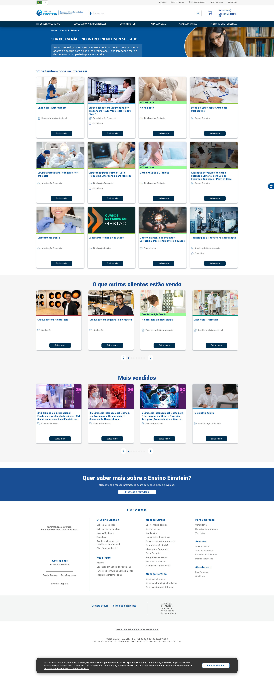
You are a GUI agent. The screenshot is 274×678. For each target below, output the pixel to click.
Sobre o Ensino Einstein (108, 529)
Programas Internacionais (109, 575)
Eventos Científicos (155, 561)
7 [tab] (144, 358)
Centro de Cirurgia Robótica (159, 587)
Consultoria (201, 525)
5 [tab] (139, 358)
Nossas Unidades (105, 533)
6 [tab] (141, 358)
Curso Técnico (153, 529)
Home (54, 30)
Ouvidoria (232, 3)
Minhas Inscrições (204, 559)
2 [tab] (131, 358)
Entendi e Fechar (216, 665)
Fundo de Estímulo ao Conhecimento (115, 571)
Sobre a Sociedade (106, 525)
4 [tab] (136, 358)
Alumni (100, 563)
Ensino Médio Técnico (156, 525)
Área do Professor (197, 3)
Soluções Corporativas (206, 529)
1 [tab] (128, 358)
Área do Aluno (177, 3)
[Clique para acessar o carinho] (210, 13)
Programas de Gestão (157, 557)
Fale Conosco (217, 3)
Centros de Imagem (156, 579)
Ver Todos (200, 533)
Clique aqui (166, 603)
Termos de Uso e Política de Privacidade (137, 629)
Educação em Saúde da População (114, 567)
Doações (162, 3)
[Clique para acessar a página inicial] (59, 16)
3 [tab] (134, 358)
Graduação (151, 533)
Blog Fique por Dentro (107, 548)
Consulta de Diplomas (206, 554)
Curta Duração (153, 553)
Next (150, 357)
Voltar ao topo (138, 509)
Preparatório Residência (158, 537)
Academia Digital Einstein (158, 565)
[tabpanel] (58, 320)
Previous (123, 357)
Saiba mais (61, 133)
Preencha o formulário (137, 492)
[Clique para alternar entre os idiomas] (42, 2)
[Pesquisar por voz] (90, 13)
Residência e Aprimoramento (160, 541)
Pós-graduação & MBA (157, 545)
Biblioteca (102, 537)
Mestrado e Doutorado (157, 549)
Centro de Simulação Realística (161, 583)
